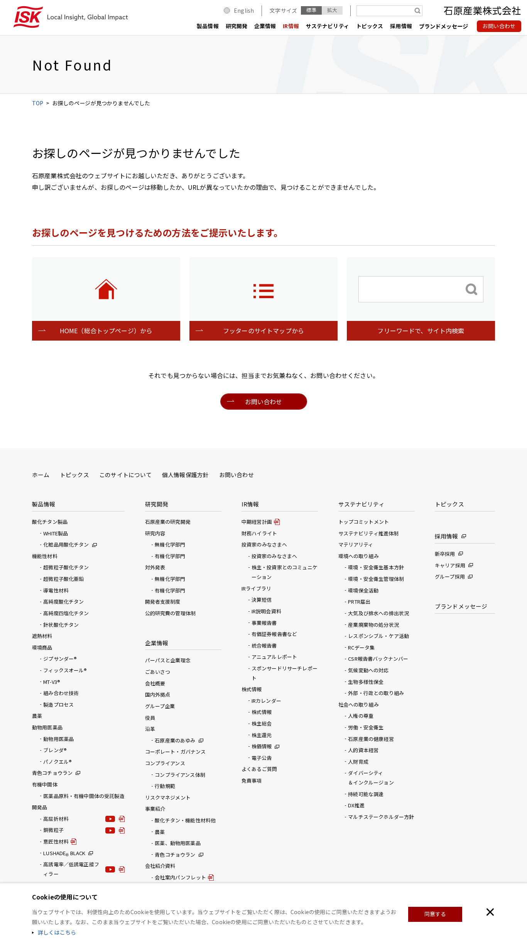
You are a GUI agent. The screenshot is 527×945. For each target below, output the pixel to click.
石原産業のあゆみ (175, 740)
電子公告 (262, 757)
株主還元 (262, 735)
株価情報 (262, 746)
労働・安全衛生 (365, 727)
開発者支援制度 (163, 601)
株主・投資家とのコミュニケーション (285, 572)
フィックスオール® (65, 670)
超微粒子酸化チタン (66, 567)
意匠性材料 (56, 841)
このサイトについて (125, 475)
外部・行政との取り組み (376, 693)
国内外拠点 (158, 694)
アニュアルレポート (274, 656)
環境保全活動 (363, 590)
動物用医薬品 (47, 727)
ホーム (40, 475)
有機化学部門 (170, 556)
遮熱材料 (42, 636)
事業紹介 (155, 808)
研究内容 (155, 533)
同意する (435, 914)
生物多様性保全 (365, 681)
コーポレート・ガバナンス (175, 751)
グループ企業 (160, 706)
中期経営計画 (257, 521)
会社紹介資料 (160, 865)
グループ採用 (450, 576)
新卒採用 (445, 553)
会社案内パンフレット (180, 877)
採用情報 (401, 26)
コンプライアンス (165, 763)
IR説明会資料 (266, 611)
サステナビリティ (327, 26)
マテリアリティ (355, 544)
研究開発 (237, 26)
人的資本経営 (363, 750)
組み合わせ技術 (61, 693)
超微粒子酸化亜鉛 (63, 578)
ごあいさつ (158, 671)
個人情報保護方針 (185, 475)
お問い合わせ (236, 475)
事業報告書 (264, 622)
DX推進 (356, 805)
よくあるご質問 (259, 769)
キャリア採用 (450, 565)
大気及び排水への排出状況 (378, 613)
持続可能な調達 (365, 794)
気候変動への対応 (368, 670)
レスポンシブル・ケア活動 (378, 636)
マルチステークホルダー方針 (381, 816)
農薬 (37, 715)
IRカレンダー (266, 700)
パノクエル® (57, 761)
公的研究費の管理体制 (170, 613)
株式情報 (262, 712)
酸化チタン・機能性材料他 (185, 820)
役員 (150, 717)
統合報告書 (264, 645)
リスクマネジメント (168, 797)
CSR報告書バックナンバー (378, 658)
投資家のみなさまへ (274, 556)
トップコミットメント (363, 521)
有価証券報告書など (274, 634)
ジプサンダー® (60, 658)
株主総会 (262, 723)
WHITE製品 (55, 533)
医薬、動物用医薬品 (177, 843)
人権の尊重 (360, 715)
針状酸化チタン (61, 624)
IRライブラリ (256, 588)
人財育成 (358, 761)
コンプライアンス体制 (180, 774)
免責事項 (252, 780)
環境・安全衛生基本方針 (376, 567)
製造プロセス (58, 704)
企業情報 (265, 26)
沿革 (150, 728)
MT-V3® (51, 681)
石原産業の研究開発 (168, 521)
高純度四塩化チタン (66, 613)
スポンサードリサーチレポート (285, 673)
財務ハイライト (259, 533)
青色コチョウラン (52, 772)
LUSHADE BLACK (64, 853)
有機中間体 (44, 784)
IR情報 (291, 26)
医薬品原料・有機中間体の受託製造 (84, 796)
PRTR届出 (359, 601)
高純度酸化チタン (63, 601)
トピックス (369, 26)
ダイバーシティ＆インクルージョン (371, 777)
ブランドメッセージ (443, 26)
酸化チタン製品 (50, 521)
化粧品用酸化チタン (66, 544)
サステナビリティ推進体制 (368, 533)
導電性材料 (56, 590)
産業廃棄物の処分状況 (373, 624)
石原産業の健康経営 (371, 738)
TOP (37, 103)
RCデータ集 (361, 647)
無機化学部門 (170, 544)
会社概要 (155, 683)
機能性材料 (44, 556)
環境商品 (42, 647)
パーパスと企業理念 (168, 660)
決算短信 (262, 599)
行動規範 (165, 786)
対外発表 (155, 567)
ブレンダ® (55, 750)
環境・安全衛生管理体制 (376, 578)
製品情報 (208, 26)
